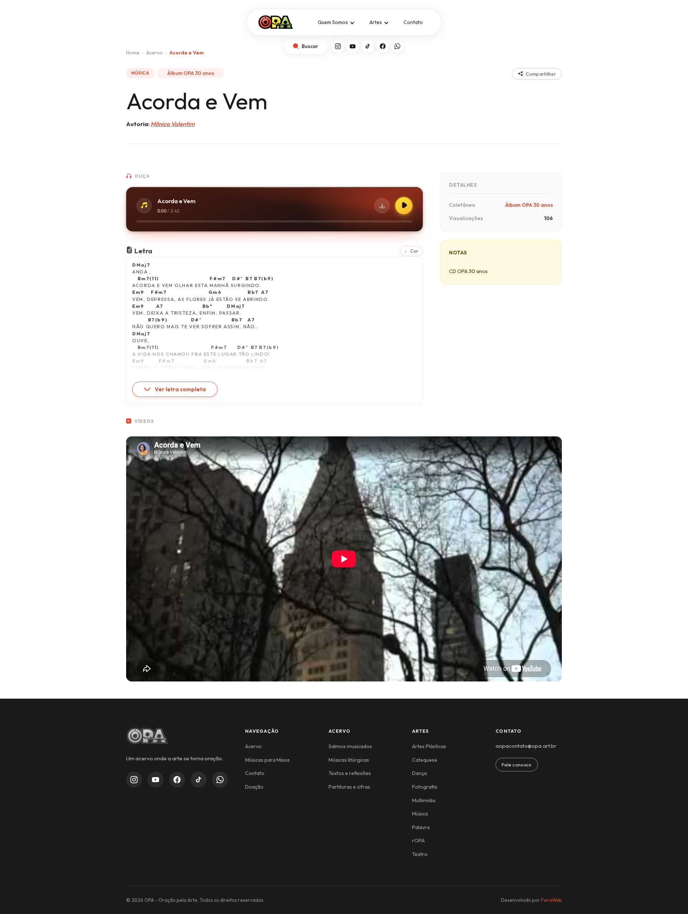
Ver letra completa (180, 389)
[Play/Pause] (403, 205)
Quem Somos (333, 22)
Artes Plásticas (429, 746)
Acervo (253, 746)
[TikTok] (367, 46)
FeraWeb (551, 900)
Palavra (421, 827)
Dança (419, 773)
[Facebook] (382, 46)
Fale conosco (517, 764)
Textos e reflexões (350, 773)
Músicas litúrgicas (349, 760)
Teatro (419, 854)
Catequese (424, 760)
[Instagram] (337, 46)
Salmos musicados (350, 746)
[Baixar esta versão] (382, 205)
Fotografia (424, 787)
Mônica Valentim (172, 124)
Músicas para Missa (267, 760)
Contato (413, 22)
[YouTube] (352, 46)
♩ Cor (411, 251)
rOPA (418, 840)
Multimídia (423, 800)
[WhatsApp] (397, 46)
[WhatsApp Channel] (220, 780)
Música (420, 813)
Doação (254, 787)
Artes (375, 22)
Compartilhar (541, 74)
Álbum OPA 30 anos (190, 73)
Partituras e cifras (349, 787)
